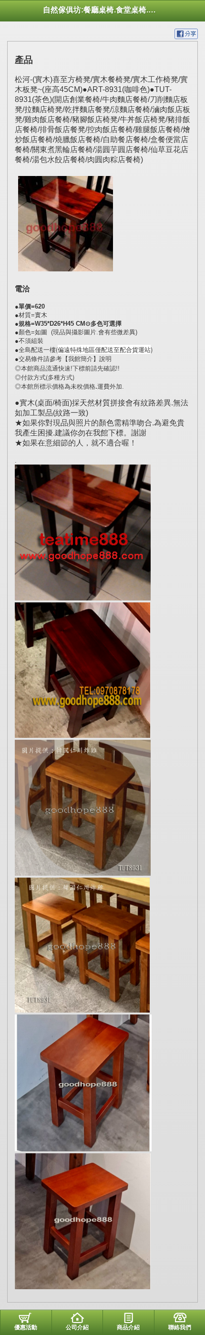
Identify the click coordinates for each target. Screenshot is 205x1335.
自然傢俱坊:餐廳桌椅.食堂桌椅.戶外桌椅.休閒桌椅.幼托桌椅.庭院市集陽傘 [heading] (102, 10)
